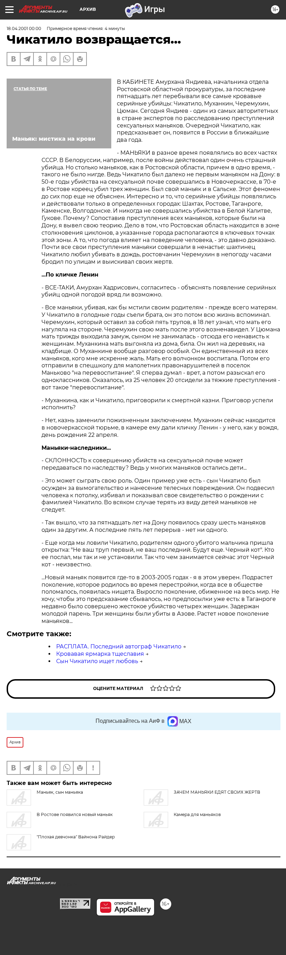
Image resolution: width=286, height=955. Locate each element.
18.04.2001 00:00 (24, 28)
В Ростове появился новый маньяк (75, 814)
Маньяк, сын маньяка (60, 792)
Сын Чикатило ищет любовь (97, 661)
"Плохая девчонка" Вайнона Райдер (76, 836)
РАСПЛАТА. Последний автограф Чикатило (118, 646)
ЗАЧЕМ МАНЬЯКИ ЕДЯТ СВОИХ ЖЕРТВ (217, 792)
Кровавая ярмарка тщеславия (100, 654)
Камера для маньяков (197, 814)
